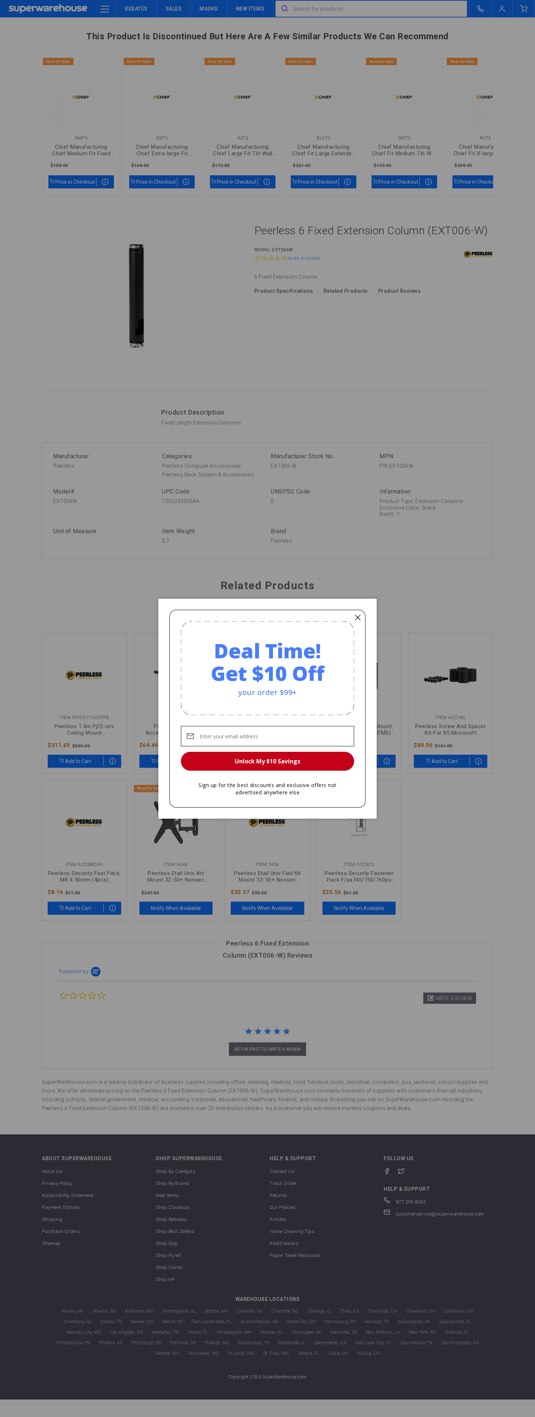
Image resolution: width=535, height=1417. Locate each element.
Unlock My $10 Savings (267, 761)
